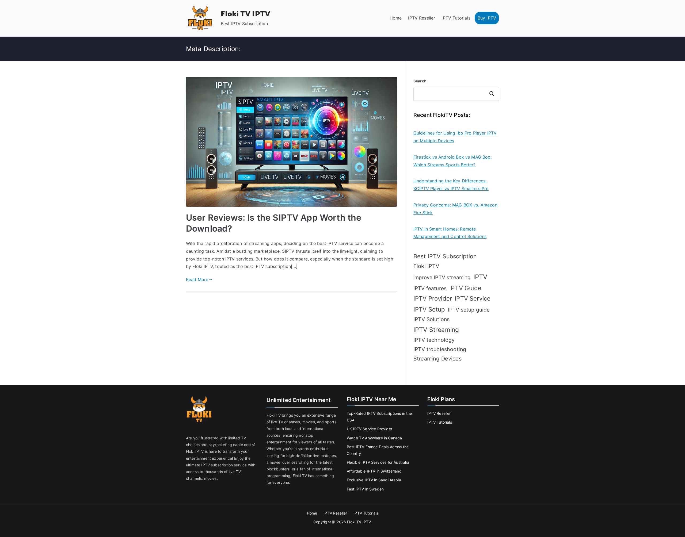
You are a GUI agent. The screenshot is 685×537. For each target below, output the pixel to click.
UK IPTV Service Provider (369, 429)
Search (420, 81)
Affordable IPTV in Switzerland (374, 471)
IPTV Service (472, 298)
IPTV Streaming (436, 329)
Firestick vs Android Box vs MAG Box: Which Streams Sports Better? (452, 160)
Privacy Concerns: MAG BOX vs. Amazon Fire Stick (455, 208)
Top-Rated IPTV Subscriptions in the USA (379, 416)
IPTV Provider (432, 298)
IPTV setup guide (469, 309)
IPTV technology (434, 340)
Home (396, 18)
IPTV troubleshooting (439, 349)
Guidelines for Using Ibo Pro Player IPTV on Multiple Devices (455, 136)
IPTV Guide (465, 287)
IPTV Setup (429, 309)
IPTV (480, 277)
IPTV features (430, 288)
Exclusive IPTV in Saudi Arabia (374, 480)
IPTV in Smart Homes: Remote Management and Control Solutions (449, 232)
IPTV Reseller (421, 18)
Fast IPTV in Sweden (365, 489)
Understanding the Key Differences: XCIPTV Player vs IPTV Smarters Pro (451, 184)
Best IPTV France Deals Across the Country (378, 450)
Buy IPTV (487, 18)
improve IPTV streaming (442, 277)
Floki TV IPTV (245, 14)
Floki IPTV (426, 266)
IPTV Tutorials (456, 18)
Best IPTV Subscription (445, 256)
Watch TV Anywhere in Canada (374, 438)
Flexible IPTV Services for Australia (378, 462)
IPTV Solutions (431, 319)
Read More (197, 279)
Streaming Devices (437, 358)
